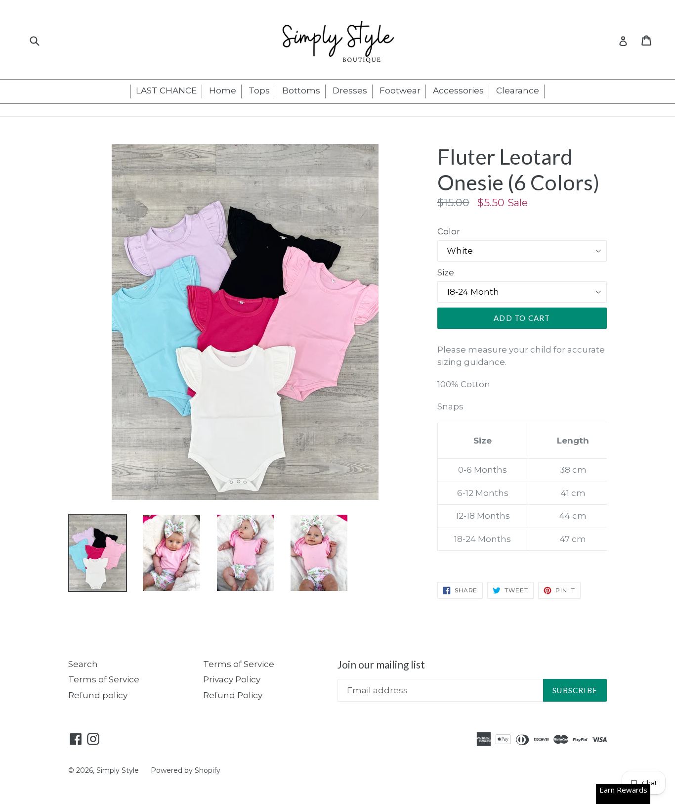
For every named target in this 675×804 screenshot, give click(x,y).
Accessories (458, 90)
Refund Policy (232, 695)
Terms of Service (103, 679)
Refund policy (97, 695)
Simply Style (118, 770)
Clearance (517, 90)
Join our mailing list (381, 664)
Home (222, 90)
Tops (259, 90)
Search (83, 664)
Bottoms (301, 90)
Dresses (350, 90)
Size (445, 272)
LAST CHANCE (166, 90)
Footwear (400, 90)
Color (448, 231)
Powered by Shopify (185, 770)
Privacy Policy (231, 679)
